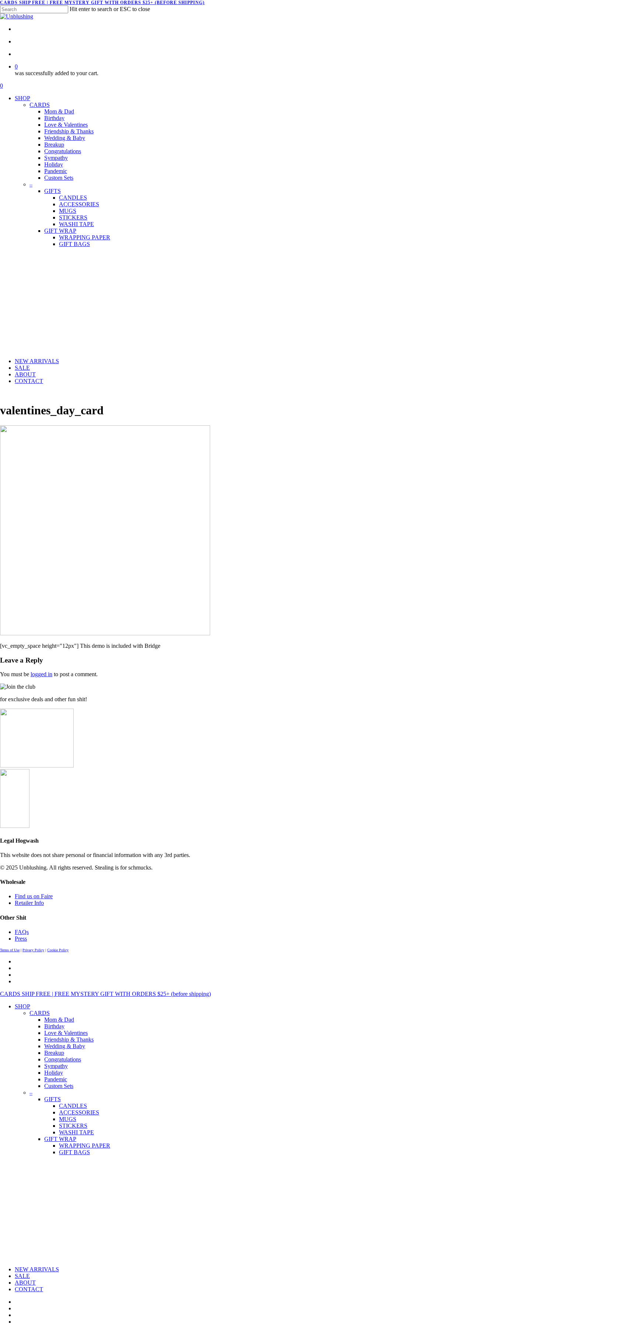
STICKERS (73, 1126)
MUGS (67, 1119)
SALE (22, 1276)
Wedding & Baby (64, 1046)
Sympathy (56, 1066)
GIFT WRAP (60, 1139)
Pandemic (55, 1079)
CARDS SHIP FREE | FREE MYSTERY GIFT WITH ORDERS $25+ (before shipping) (102, 2)
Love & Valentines (66, 1033)
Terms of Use (10, 950)
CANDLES (73, 1106)
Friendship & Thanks (69, 1039)
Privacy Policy (33, 950)
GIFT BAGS (74, 1152)
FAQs (22, 932)
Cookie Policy (58, 950)
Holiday (53, 1073)
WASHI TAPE (76, 1132)
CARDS (39, 1013)
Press (21, 938)
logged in (41, 674)
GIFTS (52, 1099)
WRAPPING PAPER (84, 1145)
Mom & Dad (59, 1019)
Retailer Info (29, 903)
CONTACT (29, 1289)
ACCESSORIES (79, 1112)
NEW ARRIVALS (37, 1269)
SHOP (22, 1006)
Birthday (54, 1026)
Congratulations (62, 1059)
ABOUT (25, 1282)
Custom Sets (58, 1086)
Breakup (54, 1053)
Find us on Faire (34, 896)
